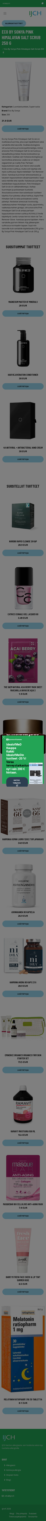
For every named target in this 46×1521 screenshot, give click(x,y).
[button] (17, 783)
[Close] (3, 737)
